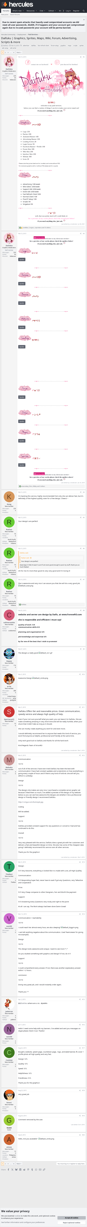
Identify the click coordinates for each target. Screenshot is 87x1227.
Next (18, 52)
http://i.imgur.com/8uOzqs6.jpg (30, 802)
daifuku (33, 46)
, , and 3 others (33, 486)
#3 (84, 233)
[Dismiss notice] (84, 20)
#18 (83, 1090)
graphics (63, 46)
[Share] (80, 57)
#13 (83, 862)
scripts (75, 46)
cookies (18, 1216)
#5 (84, 517)
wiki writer (13, 48)
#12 (83, 755)
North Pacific (12, 539)
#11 (83, 707)
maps (69, 46)
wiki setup (5, 48)
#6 (84, 548)
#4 (84, 492)
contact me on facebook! (39, 64)
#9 (84, 649)
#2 (84, 57)
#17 (83, 1048)
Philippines (12, 1155)
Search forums (15, 15)
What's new (17, 11)
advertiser (26, 46)
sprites (81, 46)
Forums (6, 11)
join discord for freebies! (69, 64)
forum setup (55, 46)
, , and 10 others (37, 228)
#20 (83, 1135)
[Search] (83, 11)
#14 (83, 914)
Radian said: (25, 558)
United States (11, 696)
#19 (83, 1116)
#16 (83, 1025)
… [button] (10, 52)
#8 (84, 610)
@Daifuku (23, 1003)
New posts (4, 15)
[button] (23, 11)
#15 (83, 999)
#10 (83, 674)
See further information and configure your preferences (23, 1222)
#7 (84, 579)
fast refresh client (43, 46)
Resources (31, 11)
